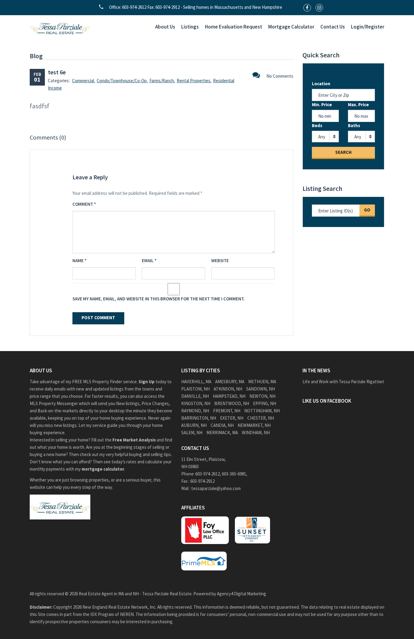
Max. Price (358, 104)
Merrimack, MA (222, 432)
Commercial (83, 80)
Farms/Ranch (161, 80)
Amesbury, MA (229, 381)
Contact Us (332, 26)
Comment (84, 204)
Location (321, 83)
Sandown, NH (260, 389)
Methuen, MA (262, 381)
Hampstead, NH (229, 396)
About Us (165, 26)
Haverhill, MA (196, 381)
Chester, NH (260, 418)
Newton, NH (262, 396)
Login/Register (367, 26)
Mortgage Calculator (291, 26)
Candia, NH (222, 425)
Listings (190, 26)
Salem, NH (191, 432)
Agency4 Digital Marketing (241, 594)
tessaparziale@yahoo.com (216, 488)
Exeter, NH (231, 418)
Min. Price (322, 104)
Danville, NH (195, 396)
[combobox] (325, 136)
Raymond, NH (195, 411)
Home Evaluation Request (233, 26)
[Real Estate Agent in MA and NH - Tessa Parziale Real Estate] (60, 27)
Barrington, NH (198, 418)
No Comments (279, 76)
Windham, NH (256, 432)
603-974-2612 (207, 474)
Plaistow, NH (195, 389)
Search (343, 152)
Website (220, 260)
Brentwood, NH (231, 403)
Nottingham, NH (262, 411)
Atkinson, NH (228, 389)
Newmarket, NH (254, 425)
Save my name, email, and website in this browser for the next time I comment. (158, 299)
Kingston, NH (195, 403)
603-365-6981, (235, 474)
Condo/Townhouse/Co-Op (122, 80)
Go (367, 210)
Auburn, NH (194, 425)
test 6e (57, 72)
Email (149, 260)
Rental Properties (193, 80)
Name (79, 260)
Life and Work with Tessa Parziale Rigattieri (343, 381)
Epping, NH (264, 403)
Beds (317, 125)
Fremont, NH (226, 411)
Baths (354, 125)
